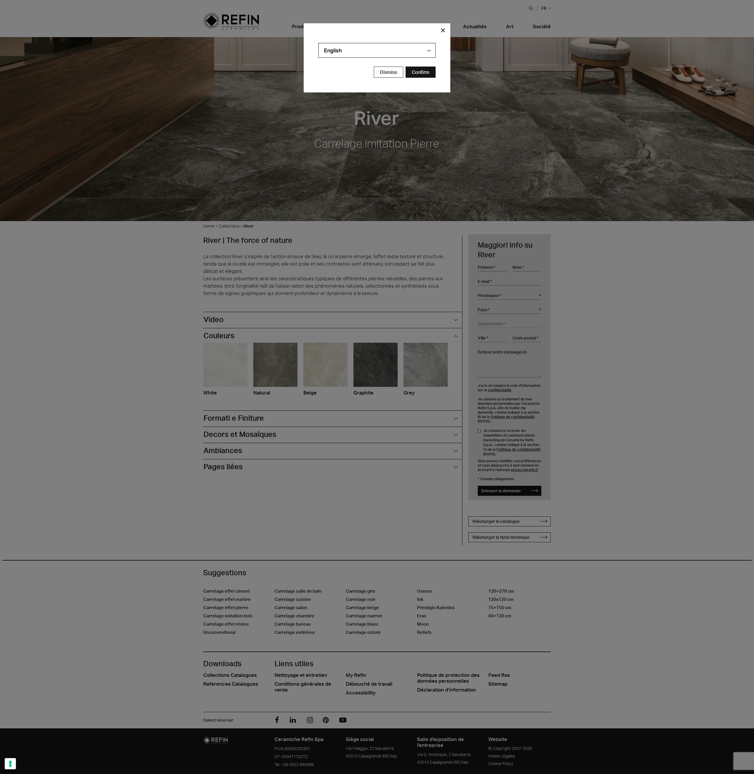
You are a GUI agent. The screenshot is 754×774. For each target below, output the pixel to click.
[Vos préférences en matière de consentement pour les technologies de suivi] (10, 763)
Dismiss (388, 72)
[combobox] (377, 50)
